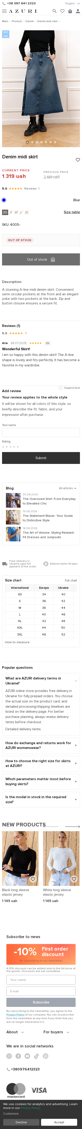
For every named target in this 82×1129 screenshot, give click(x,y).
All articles (67, 488)
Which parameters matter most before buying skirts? (38, 781)
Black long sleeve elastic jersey (15, 892)
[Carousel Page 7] (55, 142)
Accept (59, 1122)
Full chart (71, 580)
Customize (11, 1114)
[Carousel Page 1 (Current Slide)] (27, 142)
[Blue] (4, 200)
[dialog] (41, 1114)
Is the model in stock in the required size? (35, 799)
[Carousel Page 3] (37, 142)
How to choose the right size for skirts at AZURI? (38, 763)
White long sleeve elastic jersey (57, 892)
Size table (72, 212)
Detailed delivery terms (23, 729)
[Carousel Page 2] (32, 142)
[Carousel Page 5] (46, 142)
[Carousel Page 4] (41, 142)
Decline (21, 1122)
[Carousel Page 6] (50, 142)
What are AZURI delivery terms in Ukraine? (33, 681)
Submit (41, 458)
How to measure (17, 642)
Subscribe (41, 1002)
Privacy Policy (15, 1014)
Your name (9, 425)
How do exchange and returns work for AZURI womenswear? (38, 745)
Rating (6, 441)
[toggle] (72, 3)
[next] (72, 827)
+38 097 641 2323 (21, 3)
